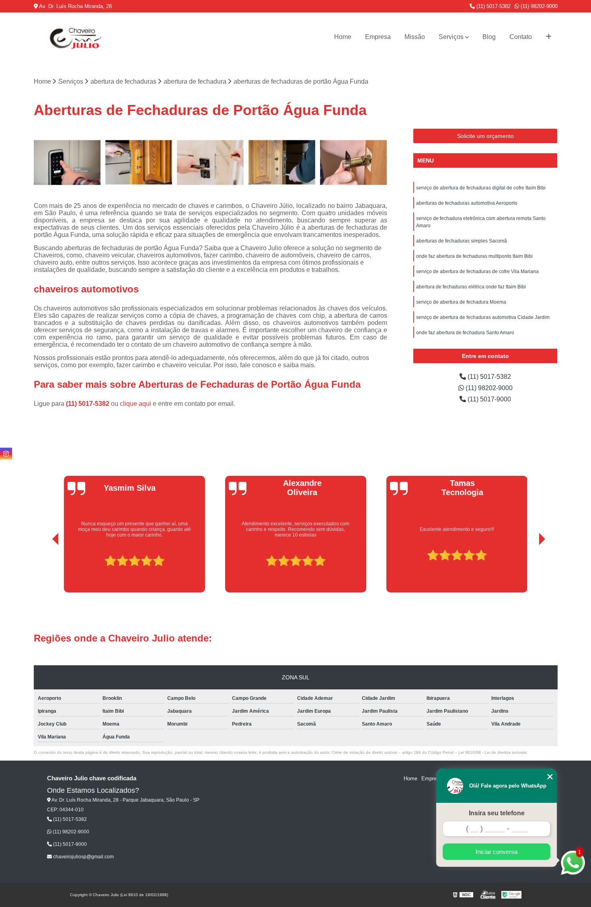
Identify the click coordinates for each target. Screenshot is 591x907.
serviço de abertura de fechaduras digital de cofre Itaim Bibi (481, 188)
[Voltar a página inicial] (74, 37)
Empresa (378, 36)
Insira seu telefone (497, 813)
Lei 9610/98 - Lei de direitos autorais (492, 752)
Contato (520, 36)
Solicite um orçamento (485, 136)
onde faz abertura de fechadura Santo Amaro (465, 332)
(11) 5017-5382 (493, 6)
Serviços (451, 36)
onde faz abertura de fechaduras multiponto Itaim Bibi (474, 256)
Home (342, 36)
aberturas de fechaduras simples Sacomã (461, 241)
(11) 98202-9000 (538, 6)
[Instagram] (6, 454)
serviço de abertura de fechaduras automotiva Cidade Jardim (483, 317)
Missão (414, 36)
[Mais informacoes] (549, 37)
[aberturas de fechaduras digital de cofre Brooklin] (210, 162)
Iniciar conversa (496, 851)
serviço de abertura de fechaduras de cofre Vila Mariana (477, 271)
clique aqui (135, 403)
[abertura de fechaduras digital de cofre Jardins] (353, 162)
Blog (489, 36)
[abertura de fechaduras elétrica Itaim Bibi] (138, 162)
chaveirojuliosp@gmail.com (83, 857)
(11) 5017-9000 (488, 399)
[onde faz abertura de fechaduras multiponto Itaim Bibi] (282, 162)
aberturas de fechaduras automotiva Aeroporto (466, 203)
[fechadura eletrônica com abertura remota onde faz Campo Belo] (67, 162)
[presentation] (44, 570)
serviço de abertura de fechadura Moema (461, 302)
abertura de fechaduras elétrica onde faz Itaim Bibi (471, 287)
